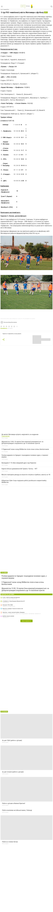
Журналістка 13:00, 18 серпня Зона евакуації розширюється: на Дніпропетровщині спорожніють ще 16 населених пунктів (22, 442)
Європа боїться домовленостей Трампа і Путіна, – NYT (19, 469)
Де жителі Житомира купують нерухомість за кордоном (20, 434)
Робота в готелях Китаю (10, 842)
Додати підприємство (26, 621)
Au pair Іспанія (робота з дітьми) (13, 772)
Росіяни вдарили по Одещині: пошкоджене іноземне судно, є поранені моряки (25, 456)
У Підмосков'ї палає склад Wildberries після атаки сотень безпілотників (25, 449)
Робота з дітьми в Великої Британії (13, 803)
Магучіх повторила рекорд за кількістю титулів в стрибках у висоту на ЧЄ (26, 475)
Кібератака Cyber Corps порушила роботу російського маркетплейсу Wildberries (24, 481)
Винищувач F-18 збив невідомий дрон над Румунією (19, 463)
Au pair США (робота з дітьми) (12, 740)
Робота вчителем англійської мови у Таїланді (17, 810)
